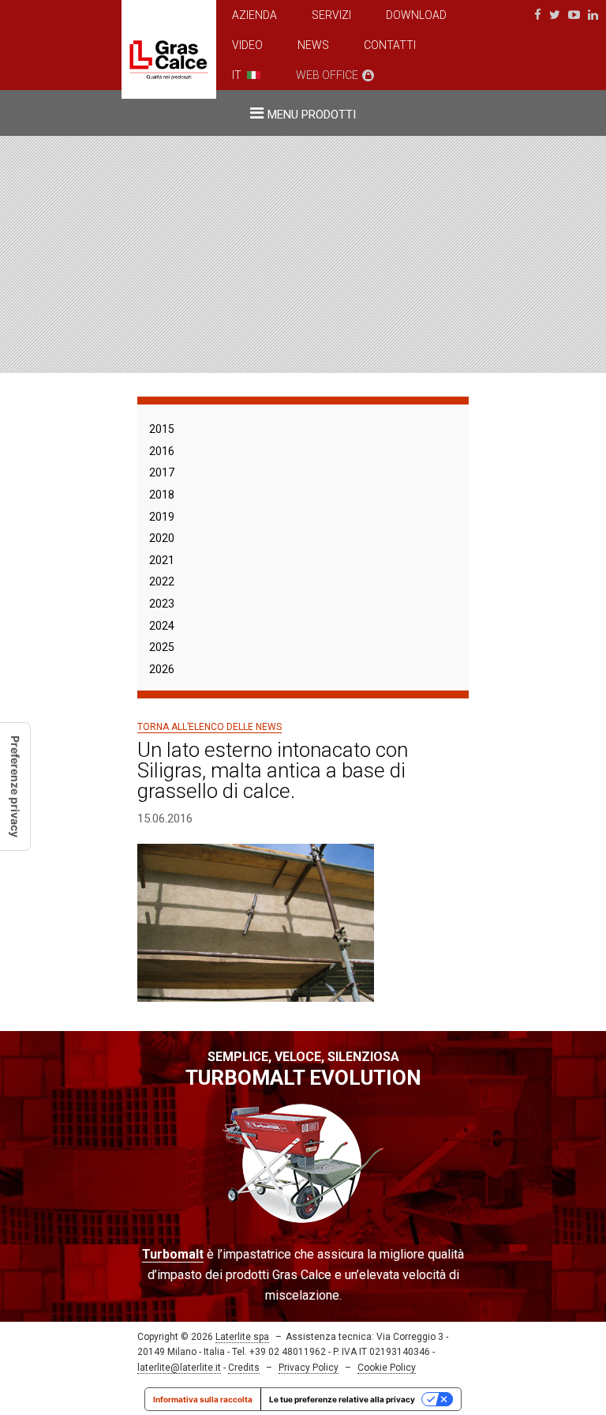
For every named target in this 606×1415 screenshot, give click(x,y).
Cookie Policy (386, 1367)
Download (416, 15)
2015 (161, 429)
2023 (161, 603)
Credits (244, 1367)
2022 (161, 581)
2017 (161, 472)
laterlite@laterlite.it (179, 1367)
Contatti (390, 45)
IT (236, 75)
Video (247, 45)
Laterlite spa (242, 1336)
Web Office (327, 75)
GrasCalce (168, 49)
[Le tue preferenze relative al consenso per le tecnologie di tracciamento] (15, 786)
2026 (161, 669)
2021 (161, 560)
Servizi (331, 15)
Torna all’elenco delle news (209, 726)
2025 (161, 647)
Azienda (254, 15)
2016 (161, 451)
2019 (161, 516)
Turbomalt (173, 1254)
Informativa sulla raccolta (202, 1399)
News (313, 45)
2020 (161, 538)
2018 (161, 494)
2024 (161, 625)
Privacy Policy (309, 1367)
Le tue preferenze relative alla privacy (342, 1399)
